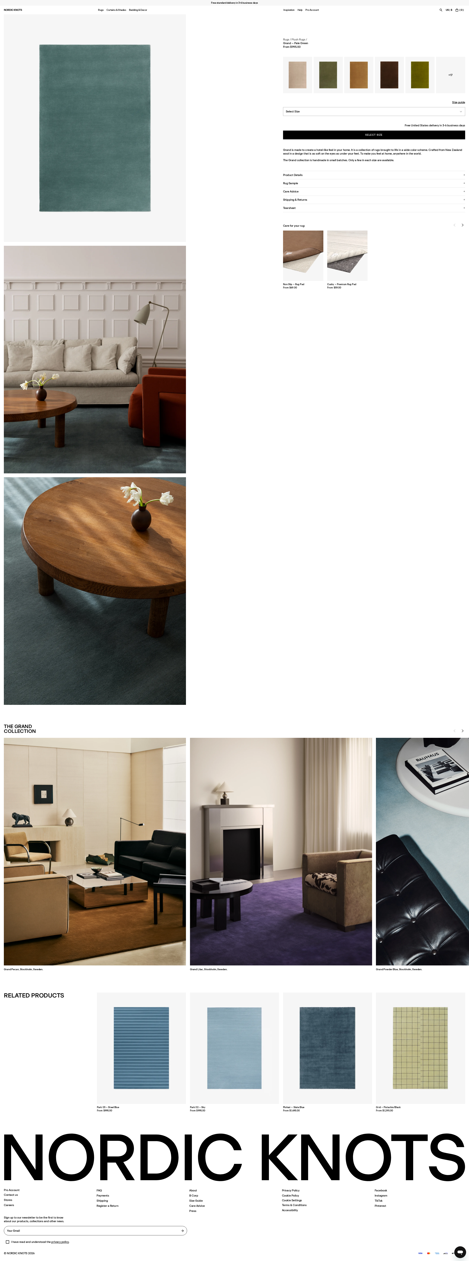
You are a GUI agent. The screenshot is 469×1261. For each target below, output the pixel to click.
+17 (450, 75)
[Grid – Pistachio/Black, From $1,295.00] (420, 1048)
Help (300, 10)
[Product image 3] (95, 591)
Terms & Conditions (294, 1205)
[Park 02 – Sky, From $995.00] (234, 1048)
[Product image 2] (95, 359)
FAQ (99, 1190)
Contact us (11, 1195)
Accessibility (290, 1210)
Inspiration (289, 10)
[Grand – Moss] (328, 75)
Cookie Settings (292, 1200)
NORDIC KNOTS (13, 10)
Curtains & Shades (116, 10)
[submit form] (182, 1231)
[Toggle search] (441, 10)
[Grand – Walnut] (389, 75)
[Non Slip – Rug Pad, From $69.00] (303, 256)
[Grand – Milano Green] (420, 75)
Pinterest (380, 1206)
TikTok (379, 1200)
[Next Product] (463, 225)
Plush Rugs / (299, 39)
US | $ (449, 10)
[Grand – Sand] (297, 75)
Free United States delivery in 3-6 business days (435, 125)
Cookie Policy (290, 1195)
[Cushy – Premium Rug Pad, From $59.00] (347, 256)
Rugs (101, 10)
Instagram (381, 1195)
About (193, 1190)
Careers (9, 1205)
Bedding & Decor (138, 10)
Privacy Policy (290, 1190)
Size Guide (196, 1200)
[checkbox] (7, 1242)
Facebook (381, 1190)
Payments (103, 1195)
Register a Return (107, 1206)
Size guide (458, 102)
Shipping (102, 1200)
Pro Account (312, 10)
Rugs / (287, 39)
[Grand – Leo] (358, 75)
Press (192, 1211)
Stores (8, 1200)
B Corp (193, 1195)
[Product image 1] (95, 128)
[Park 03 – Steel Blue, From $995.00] (141, 1048)
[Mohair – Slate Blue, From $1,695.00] (327, 1048)
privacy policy (60, 1242)
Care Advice (197, 1206)
